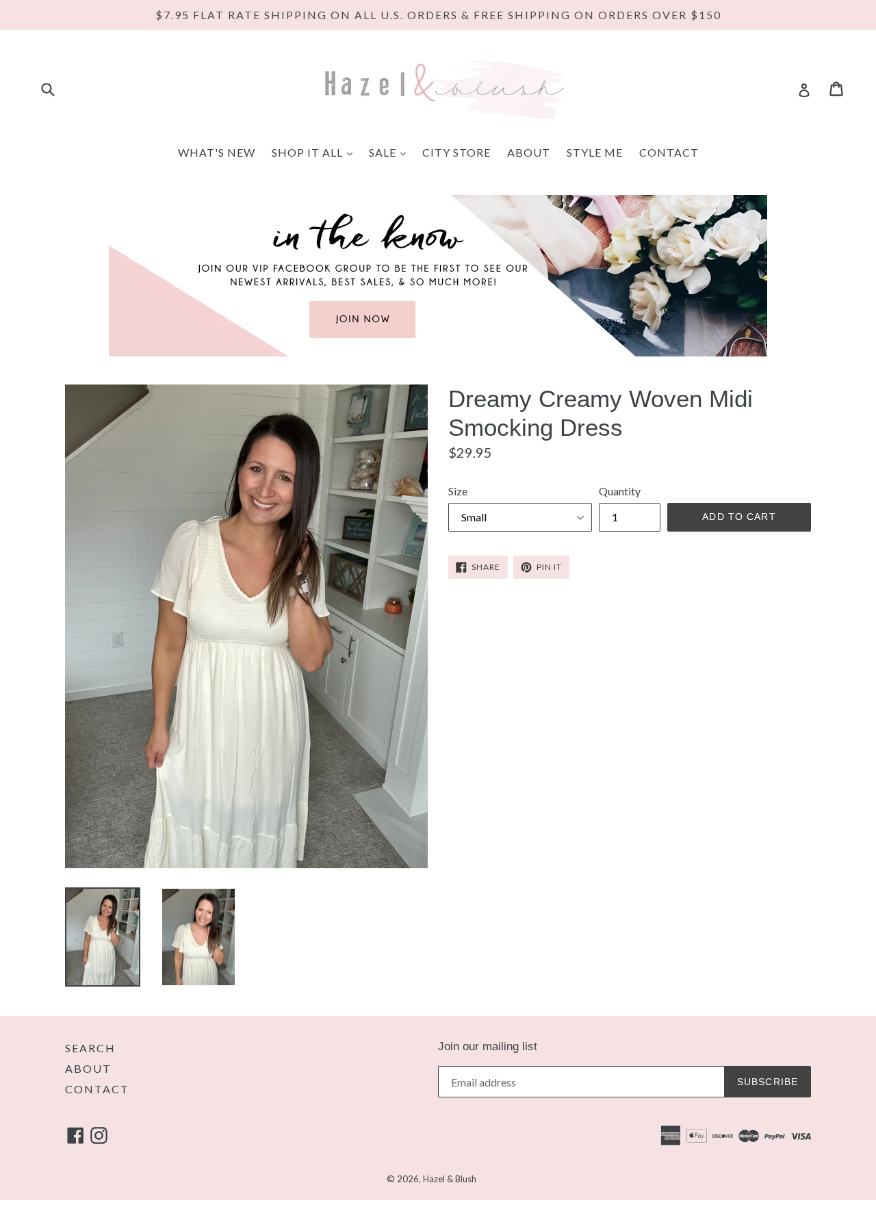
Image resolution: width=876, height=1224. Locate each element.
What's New (216, 152)
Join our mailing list (487, 1046)
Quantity (620, 490)
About (528, 152)
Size (457, 490)
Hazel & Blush (449, 1178)
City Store (456, 152)
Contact (669, 152)
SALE (391, 152)
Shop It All (315, 152)
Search (90, 1047)
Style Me (595, 152)
